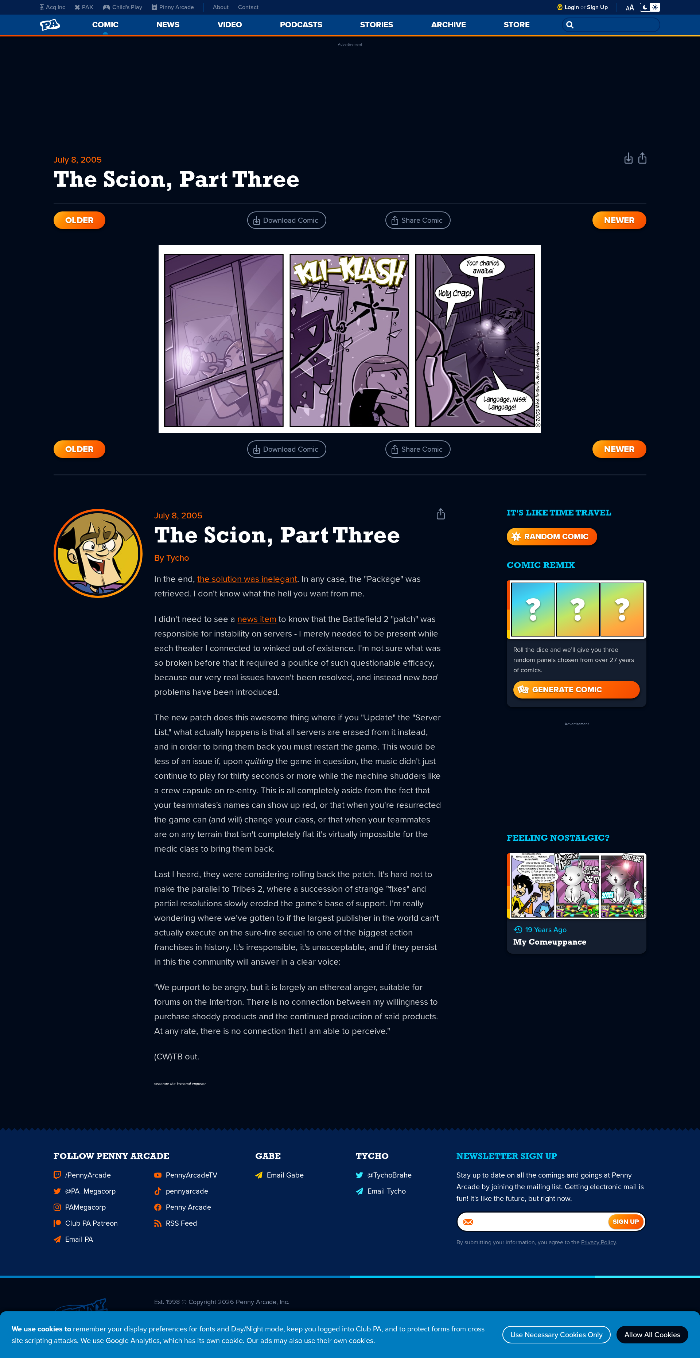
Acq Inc (55, 7)
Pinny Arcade (176, 7)
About (221, 7)
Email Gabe (285, 1175)
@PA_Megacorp (90, 1191)
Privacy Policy (598, 1242)
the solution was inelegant (247, 578)
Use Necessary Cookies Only (556, 1334)
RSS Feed (181, 1223)
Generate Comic (567, 690)
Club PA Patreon (91, 1223)
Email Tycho (387, 1191)
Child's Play (127, 7)
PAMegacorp (85, 1207)
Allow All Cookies (652, 1334)
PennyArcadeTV (191, 1175)
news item (256, 619)
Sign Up (597, 7)
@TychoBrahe (390, 1175)
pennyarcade (187, 1191)
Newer (619, 220)
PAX (87, 7)
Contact (248, 7)
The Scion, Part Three (277, 536)
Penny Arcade (188, 1207)
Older (79, 220)
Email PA (79, 1239)
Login (572, 7)
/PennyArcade (88, 1175)
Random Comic (556, 536)
